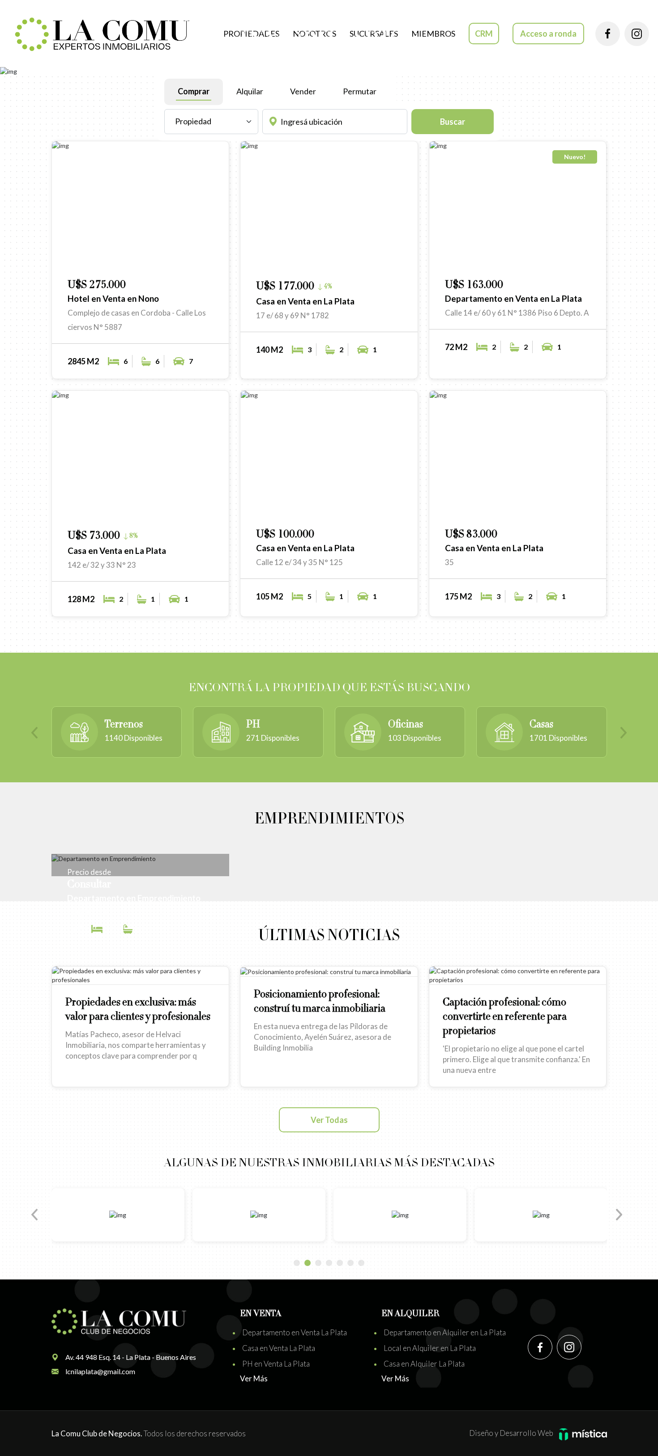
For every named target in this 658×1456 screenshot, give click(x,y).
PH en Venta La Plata (276, 1363)
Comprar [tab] (193, 91)
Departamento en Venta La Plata (294, 1332)
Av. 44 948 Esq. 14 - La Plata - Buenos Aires (130, 1357)
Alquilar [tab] (249, 91)
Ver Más (254, 1378)
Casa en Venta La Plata (278, 1348)
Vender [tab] (303, 91)
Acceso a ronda (548, 33)
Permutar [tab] (359, 91)
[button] (186, 259)
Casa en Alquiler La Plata (424, 1363)
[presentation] (38, 733)
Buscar (452, 122)
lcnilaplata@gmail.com (100, 1371)
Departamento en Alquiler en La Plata (445, 1332)
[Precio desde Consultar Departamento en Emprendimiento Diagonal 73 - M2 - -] (140, 858)
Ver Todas (329, 1120)
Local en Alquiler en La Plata (430, 1348)
